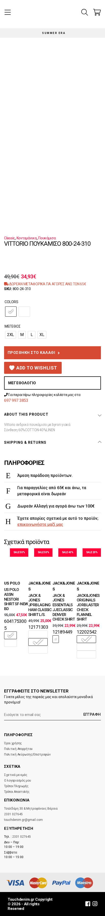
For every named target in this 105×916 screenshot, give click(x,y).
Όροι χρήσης (13, 743)
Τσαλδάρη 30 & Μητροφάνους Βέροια (31, 808)
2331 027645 (13, 814)
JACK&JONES (39, 586)
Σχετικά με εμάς (15, 775)
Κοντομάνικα (27, 238)
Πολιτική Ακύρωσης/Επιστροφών (27, 754)
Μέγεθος (13, 326)
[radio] (11, 311)
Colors (11, 302)
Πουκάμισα (47, 238)
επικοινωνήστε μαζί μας (40, 524)
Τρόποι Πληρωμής (16, 786)
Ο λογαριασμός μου (17, 780)
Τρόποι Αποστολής (17, 792)
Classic (9, 238)
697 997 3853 (16, 400)
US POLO (12, 583)
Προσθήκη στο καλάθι (31, 352)
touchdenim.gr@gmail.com (23, 820)
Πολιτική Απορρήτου (18, 749)
